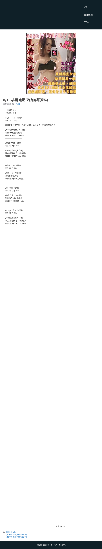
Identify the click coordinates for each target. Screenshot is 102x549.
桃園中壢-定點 (11, 532)
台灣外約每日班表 (88, 18)
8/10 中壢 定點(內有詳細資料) (16, 537)
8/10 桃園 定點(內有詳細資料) (16, 534)
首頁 (85, 7)
